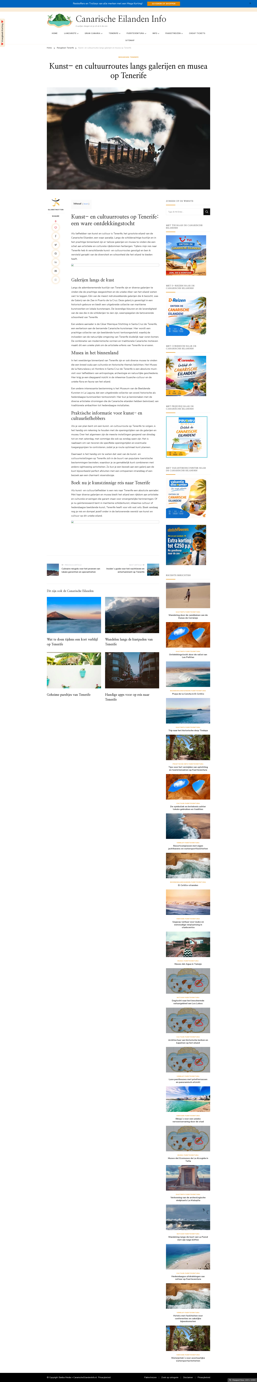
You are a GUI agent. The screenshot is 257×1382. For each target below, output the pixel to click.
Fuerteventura (135, 33)
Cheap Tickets (197, 33)
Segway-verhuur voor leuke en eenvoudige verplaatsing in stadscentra (188, 925)
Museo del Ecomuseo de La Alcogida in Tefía (188, 1160)
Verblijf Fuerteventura (188, 843)
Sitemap (130, 40)
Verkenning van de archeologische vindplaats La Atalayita (188, 1199)
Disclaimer (188, 1377)
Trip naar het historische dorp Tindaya (188, 730)
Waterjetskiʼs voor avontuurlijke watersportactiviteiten (188, 1359)
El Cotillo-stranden (188, 885)
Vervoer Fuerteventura (188, 919)
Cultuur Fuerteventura (188, 803)
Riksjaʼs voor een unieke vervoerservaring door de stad (188, 1120)
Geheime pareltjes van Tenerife (68, 694)
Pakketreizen (173, 33)
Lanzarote (70, 33)
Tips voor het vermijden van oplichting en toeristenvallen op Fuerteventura (188, 768)
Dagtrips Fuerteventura (188, 612)
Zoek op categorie (169, 1377)
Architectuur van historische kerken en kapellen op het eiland (188, 1041)
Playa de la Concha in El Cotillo (188, 694)
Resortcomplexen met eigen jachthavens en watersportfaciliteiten (188, 847)
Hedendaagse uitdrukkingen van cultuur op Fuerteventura (188, 1278)
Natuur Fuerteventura (188, 997)
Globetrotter (56, 210)
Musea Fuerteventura (188, 961)
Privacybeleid (104, 1377)
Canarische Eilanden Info (121, 19)
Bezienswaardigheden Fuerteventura (188, 691)
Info (154, 33)
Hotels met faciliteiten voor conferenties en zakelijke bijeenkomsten (188, 1318)
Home (55, 33)
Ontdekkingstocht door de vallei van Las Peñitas (188, 656)
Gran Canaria (92, 33)
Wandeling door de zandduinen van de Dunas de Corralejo (188, 616)
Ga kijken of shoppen (163, 3)
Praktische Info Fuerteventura (188, 764)
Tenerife (113, 33)
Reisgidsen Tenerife (128, 57)
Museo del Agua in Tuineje (188, 964)
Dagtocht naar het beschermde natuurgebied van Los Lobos (188, 1002)
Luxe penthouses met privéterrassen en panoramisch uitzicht (188, 1081)
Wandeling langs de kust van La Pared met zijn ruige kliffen (188, 1238)
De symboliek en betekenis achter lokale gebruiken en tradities (188, 808)
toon (86, 203)
